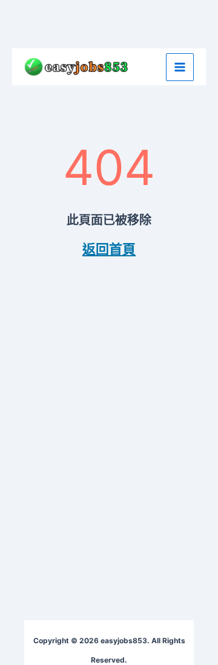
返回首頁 (109, 249)
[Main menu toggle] (180, 67)
